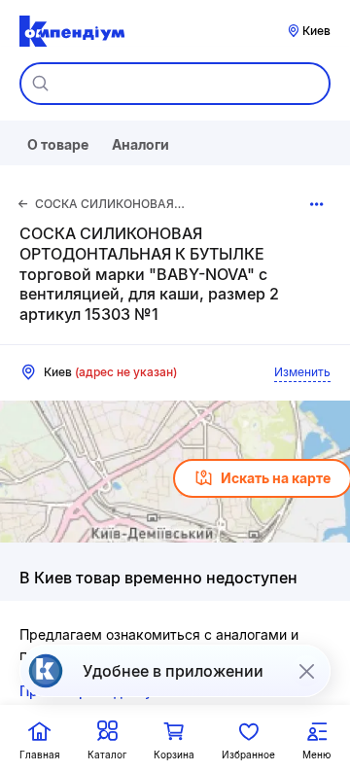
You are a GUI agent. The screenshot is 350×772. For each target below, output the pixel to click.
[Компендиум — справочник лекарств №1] (71, 31)
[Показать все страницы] (316, 204)
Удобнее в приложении (173, 671)
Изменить (302, 372)
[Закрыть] (306, 670)
